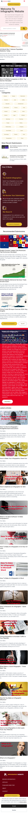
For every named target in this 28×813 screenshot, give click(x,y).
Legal (14, 115)
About (4, 788)
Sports (21, 130)
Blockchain (23, 96)
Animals (5, 96)
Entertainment (20, 103)
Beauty (13, 96)
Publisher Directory (8, 785)
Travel (22, 138)
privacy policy (23, 802)
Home (23, 111)
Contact (5, 791)
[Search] (23, 28)
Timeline (15, 134)
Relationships (8, 126)
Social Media (8, 130)
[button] (24, 1)
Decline (14, 810)
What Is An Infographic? (7, 758)
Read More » (2, 59)
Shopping (21, 126)
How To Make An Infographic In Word (12, 578)
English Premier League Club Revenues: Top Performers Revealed (13, 251)
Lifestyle (23, 115)
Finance (15, 107)
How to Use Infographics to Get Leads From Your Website (12, 728)
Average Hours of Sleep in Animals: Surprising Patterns (13, 336)
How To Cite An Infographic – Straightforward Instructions (9, 427)
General (5, 111)
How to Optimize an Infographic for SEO (12, 487)
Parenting (21, 119)
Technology (6, 134)
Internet (5, 115)
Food (24, 107)
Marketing (8, 119)
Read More (7, 401)
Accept (14, 806)
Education (7, 103)
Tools (24, 134)
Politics (21, 122)
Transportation (9, 138)
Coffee (23, 99)
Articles (5, 782)
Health (15, 111)
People (8, 122)
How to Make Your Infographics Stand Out (13, 458)
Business (6, 99)
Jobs (15, 99)
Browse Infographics (8, 779)
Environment (6, 107)
